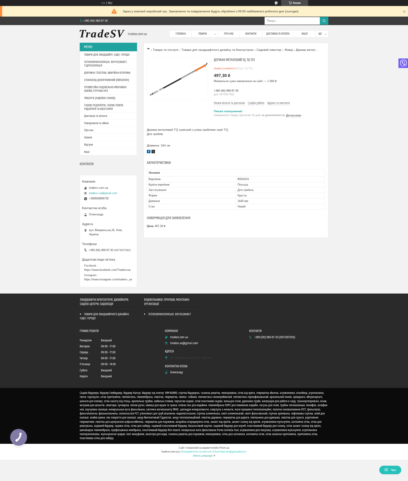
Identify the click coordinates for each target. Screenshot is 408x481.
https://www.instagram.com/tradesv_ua (108, 279)
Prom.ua (224, 447)
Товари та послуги (165, 49)
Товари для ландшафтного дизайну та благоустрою (217, 49)
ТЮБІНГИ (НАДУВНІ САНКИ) (99, 98)
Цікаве (88, 137)
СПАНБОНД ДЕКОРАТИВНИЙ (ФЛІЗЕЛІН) (106, 80)
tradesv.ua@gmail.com (103, 193)
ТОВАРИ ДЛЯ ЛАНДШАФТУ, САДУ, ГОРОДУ (107, 55)
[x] (153, 152)
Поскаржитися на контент (196, 451)
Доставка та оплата (277, 33)
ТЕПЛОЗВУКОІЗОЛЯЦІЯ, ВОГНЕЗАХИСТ (169, 314)
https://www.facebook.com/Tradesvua (107, 269)
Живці (289, 49)
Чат (393, 470)
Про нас (229, 33)
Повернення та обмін (96, 123)
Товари (202, 33)
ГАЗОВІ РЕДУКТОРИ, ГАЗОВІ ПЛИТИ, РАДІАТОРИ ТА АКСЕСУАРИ (104, 107)
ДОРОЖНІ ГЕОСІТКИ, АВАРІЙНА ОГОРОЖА (107, 73)
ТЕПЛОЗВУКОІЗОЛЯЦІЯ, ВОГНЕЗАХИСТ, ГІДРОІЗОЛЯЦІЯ (105, 63)
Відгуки (88, 144)
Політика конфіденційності (230, 451)
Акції (305, 33)
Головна (181, 33)
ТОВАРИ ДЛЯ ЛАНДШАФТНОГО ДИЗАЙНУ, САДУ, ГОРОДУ (104, 316)
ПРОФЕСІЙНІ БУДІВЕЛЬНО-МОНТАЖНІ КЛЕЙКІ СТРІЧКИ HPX (105, 89)
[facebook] (148, 152)
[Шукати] (324, 21)
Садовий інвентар (268, 49)
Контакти (250, 33)
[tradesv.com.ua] (102, 33)
